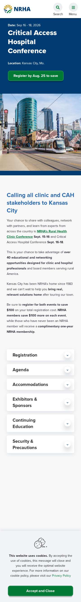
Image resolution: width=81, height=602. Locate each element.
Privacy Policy (61, 575)
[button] (71, 5)
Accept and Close (40, 590)
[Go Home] (17, 8)
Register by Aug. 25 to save (36, 75)
